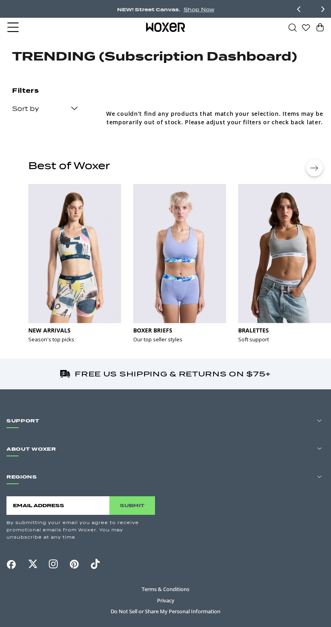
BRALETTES (253, 330)
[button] (13, 27)
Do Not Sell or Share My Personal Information (165, 611)
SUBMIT (132, 505)
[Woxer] (166, 27)
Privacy (165, 600)
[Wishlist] (306, 27)
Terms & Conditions (165, 589)
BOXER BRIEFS (152, 330)
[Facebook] (11, 564)
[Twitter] (32, 564)
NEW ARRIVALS (49, 330)
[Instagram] (53, 564)
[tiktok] (95, 564)
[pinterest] (74, 564)
